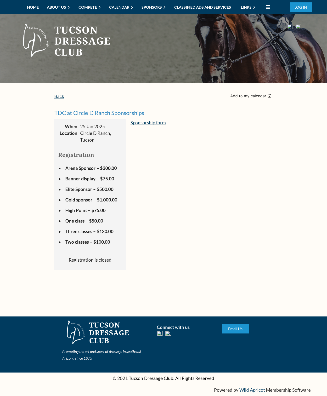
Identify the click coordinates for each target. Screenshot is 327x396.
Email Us (235, 328)
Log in (300, 7)
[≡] (267, 7)
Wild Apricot (252, 390)
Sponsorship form (148, 122)
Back (59, 96)
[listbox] (251, 96)
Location (68, 133)
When (71, 126)
